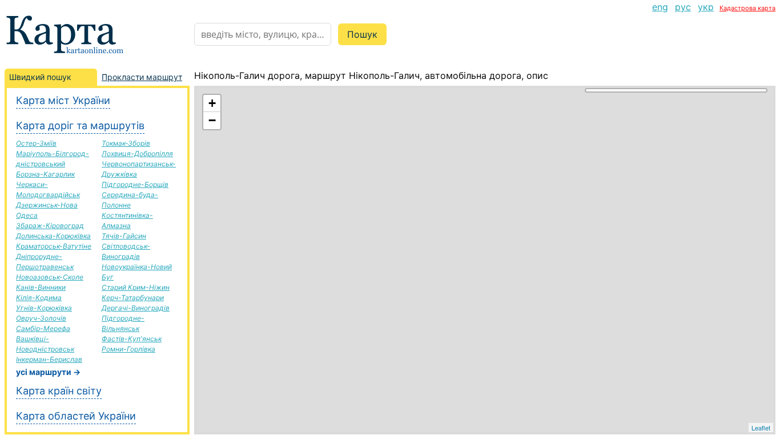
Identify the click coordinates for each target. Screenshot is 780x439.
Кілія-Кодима (39, 297)
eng (660, 7)
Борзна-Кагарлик (45, 174)
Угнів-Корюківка (44, 308)
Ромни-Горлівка (128, 349)
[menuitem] (660, 7)
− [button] (212, 120)
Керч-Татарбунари (133, 297)
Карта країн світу (59, 391)
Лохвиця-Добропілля (137, 153)
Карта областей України (76, 416)
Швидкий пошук (40, 77)
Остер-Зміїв (36, 143)
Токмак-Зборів (126, 143)
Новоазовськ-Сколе (49, 277)
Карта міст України (63, 100)
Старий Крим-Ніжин (136, 287)
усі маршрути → (48, 372)
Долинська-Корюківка (53, 236)
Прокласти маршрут (142, 77)
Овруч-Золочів (41, 318)
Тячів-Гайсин (124, 236)
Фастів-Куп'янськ (132, 338)
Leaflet (760, 427)
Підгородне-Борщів (135, 184)
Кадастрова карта (747, 8)
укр (706, 7)
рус (683, 7)
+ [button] (212, 103)
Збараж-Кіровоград (50, 225)
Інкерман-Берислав (49, 359)
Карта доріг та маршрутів (80, 125)
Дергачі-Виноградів (136, 308)
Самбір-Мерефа (43, 328)
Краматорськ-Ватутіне (53, 246)
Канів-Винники (41, 287)
